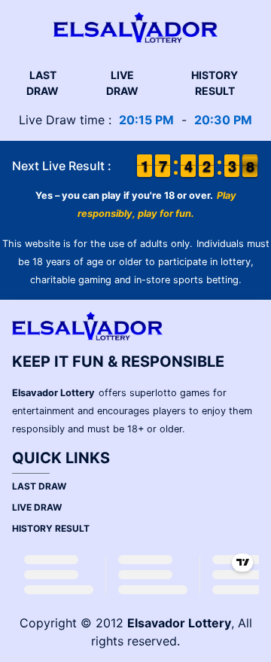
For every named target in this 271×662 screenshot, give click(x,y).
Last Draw (42, 83)
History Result (214, 83)
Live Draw (122, 83)
